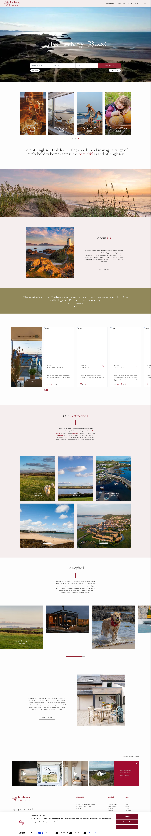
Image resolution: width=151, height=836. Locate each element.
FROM (51, 371)
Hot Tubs (110, 810)
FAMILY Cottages (112, 804)
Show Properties (109, 65)
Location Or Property (36, 65)
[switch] (56, 833)
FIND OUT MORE (104, 269)
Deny (127, 827)
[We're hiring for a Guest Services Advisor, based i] (49, 773)
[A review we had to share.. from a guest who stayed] (126, 773)
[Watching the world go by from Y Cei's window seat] (75, 773)
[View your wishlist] (141, 3)
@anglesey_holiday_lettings (131, 756)
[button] (72, 138)
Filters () (35, 70)
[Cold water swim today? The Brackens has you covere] (24, 773)
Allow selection (127, 821)
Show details (92, 833)
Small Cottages (112, 802)
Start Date (56, 65)
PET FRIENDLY (111, 808)
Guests (78, 65)
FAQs (127, 804)
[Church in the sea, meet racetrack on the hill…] (101, 773)
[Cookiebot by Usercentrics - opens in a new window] (21, 833)
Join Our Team (129, 810)
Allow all (127, 816)
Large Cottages (112, 806)
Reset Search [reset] (115, 70)
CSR (126, 802)
